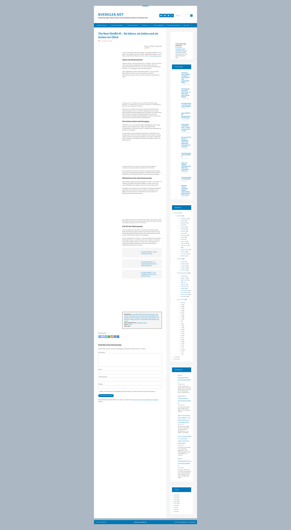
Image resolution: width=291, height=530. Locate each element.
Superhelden (185, 249)
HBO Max (184, 286)
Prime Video (184, 294)
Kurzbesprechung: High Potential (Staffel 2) (184, 380)
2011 (175, 507)
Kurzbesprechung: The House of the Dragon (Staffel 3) (186, 105)
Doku (182, 225)
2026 (175, 495)
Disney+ (183, 284)
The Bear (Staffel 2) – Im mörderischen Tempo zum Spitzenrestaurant (149, 263)
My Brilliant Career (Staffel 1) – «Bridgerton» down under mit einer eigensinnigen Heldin (186, 77)
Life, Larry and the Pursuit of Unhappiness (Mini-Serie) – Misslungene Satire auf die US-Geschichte (186, 142)
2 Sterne (183, 264)
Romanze (184, 243)
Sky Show (184, 296)
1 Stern (183, 261)
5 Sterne (183, 270)
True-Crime (184, 254)
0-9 (182, 302)
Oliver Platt (144, 317)
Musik (182, 239)
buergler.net (111, 14)
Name (100, 369)
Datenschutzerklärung (140, 522)
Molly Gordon (152, 317)
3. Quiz (176, 359)
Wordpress (183, 522)
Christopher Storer (142, 322)
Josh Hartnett (143, 319)
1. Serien (176, 213)
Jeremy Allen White (136, 314)
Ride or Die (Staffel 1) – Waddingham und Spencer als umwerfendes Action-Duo (186, 167)
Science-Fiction (185, 245)
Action (183, 221)
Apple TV (183, 278)
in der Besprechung (155, 56)
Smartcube (192, 522)
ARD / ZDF (184, 280)
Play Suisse (184, 292)
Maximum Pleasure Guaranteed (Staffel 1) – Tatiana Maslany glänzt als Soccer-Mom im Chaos (186, 190)
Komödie (183, 235)
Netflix (183, 288)
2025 (175, 497)
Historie (183, 231)
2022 (175, 503)
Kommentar (102, 352)
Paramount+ (184, 290)
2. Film (176, 357)
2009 (175, 511)
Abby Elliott (151, 316)
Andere (183, 276)
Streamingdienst (182, 273)
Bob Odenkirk (152, 319)
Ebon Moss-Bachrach (149, 314)
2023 (175, 501)
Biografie (183, 223)
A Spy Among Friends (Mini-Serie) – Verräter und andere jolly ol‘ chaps (185, 127)
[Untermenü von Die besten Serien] (107, 25)
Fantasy (183, 229)
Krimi (182, 237)
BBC (182, 282)
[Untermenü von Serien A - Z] (150, 25)
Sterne (179, 259)
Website (100, 384)
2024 (175, 499)
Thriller (183, 251)
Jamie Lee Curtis (134, 319)
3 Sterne (183, 266)
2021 (175, 505)
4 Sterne (183, 268)
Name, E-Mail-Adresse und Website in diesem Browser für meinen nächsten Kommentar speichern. (127, 391)
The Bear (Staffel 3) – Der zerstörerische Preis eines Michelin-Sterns (148, 274)
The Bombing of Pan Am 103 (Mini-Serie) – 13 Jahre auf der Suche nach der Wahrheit (185, 93)
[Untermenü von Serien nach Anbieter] (123, 25)
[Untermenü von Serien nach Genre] (138, 25)
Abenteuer (184, 219)
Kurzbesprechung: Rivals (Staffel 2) (186, 178)
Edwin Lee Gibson (136, 317)
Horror (183, 233)
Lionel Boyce (143, 316)
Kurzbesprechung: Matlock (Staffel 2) (186, 155)
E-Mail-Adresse (103, 377)
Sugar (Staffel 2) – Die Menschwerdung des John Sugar (186, 115)
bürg (179, 375)
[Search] (191, 15)
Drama (130, 324)
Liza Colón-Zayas (134, 316)
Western (183, 256)
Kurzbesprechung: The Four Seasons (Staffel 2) (184, 463)
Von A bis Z (180, 299)
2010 (175, 509)
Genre (179, 216)
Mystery (183, 241)
